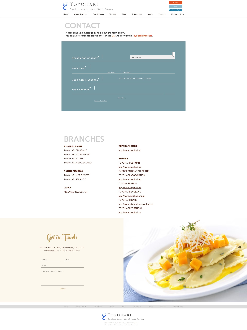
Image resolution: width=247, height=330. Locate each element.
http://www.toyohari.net (75, 192)
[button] (176, 9)
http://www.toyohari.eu (130, 179)
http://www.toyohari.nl (130, 150)
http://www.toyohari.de (130, 167)
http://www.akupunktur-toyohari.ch (136, 204)
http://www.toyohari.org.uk (132, 196)
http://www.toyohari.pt (130, 212)
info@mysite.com (51, 250)
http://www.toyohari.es (130, 187)
